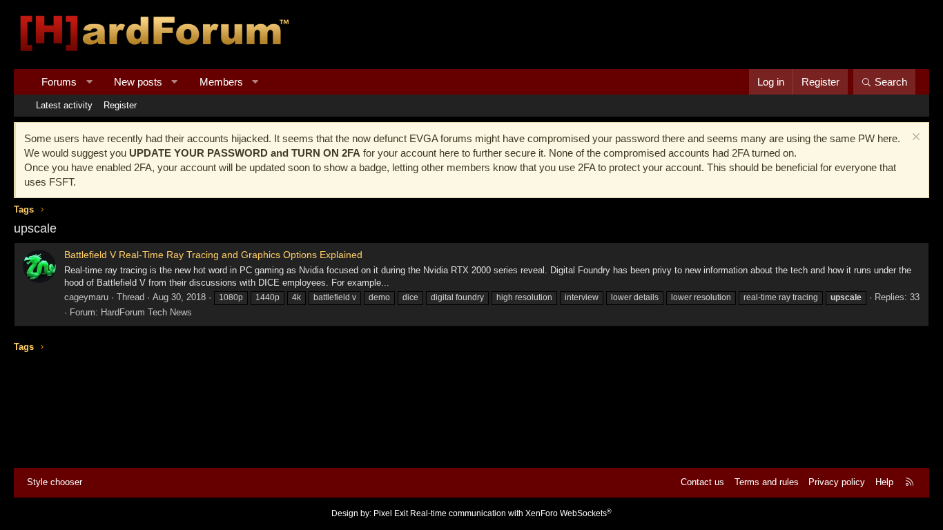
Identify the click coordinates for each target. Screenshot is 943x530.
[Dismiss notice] (914, 138)
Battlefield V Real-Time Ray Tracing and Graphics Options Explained (213, 254)
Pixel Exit (390, 513)
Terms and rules (767, 482)
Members (221, 82)
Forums (59, 82)
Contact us (702, 482)
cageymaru (86, 297)
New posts (138, 82)
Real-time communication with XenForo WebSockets (511, 513)
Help (884, 482)
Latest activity (64, 105)
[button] (89, 82)
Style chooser (54, 482)
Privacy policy (836, 482)
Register (120, 105)
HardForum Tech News (146, 312)
